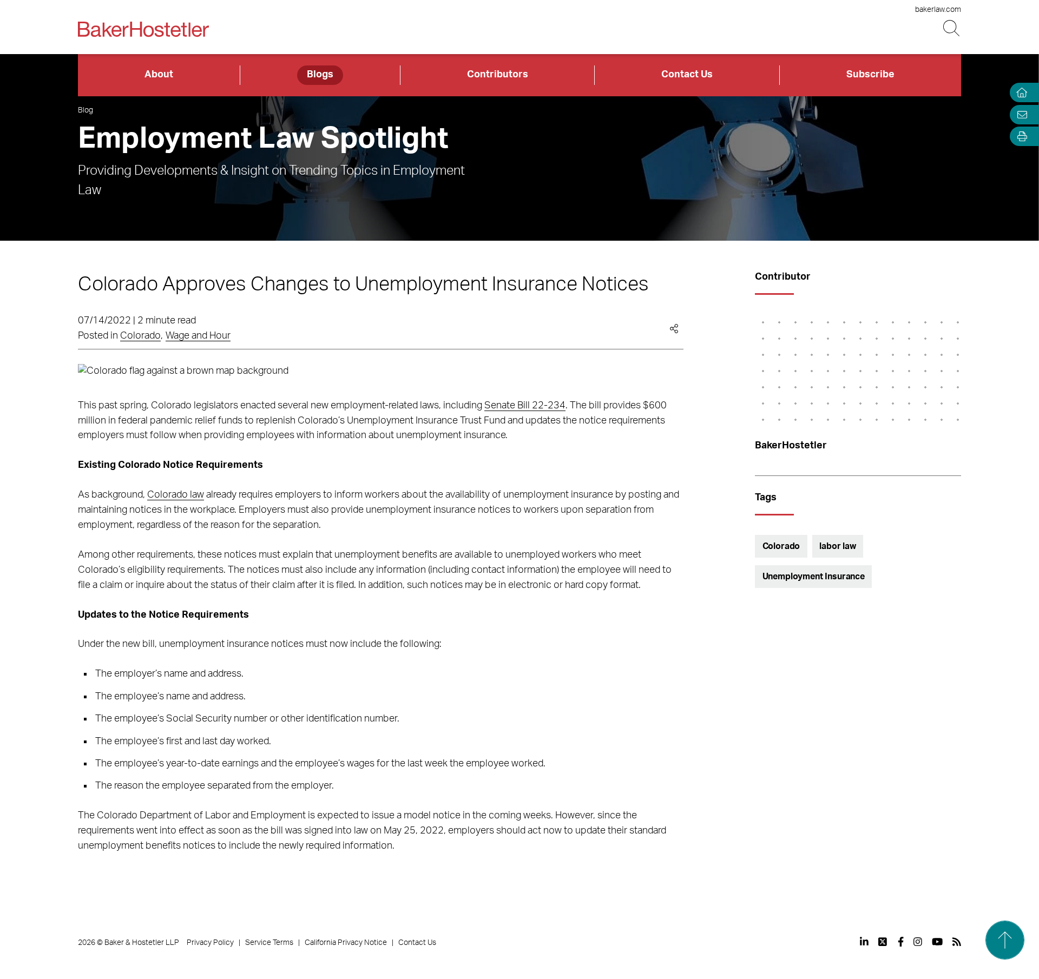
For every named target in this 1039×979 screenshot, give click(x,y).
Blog (85, 110)
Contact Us (687, 75)
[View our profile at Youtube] (937, 942)
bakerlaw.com (938, 10)
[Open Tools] (1019, 136)
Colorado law (175, 495)
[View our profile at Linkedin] (864, 942)
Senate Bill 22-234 (524, 406)
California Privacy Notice (346, 943)
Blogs (320, 75)
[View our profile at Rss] (956, 942)
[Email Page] (1019, 114)
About (158, 75)
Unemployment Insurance (813, 576)
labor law (837, 546)
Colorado (140, 336)
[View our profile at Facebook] (901, 942)
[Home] (1019, 93)
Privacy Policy (210, 943)
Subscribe (870, 75)
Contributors (497, 75)
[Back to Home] (143, 29)
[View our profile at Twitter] (883, 942)
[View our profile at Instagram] (917, 942)
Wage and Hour (198, 336)
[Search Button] (952, 28)
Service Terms (269, 943)
